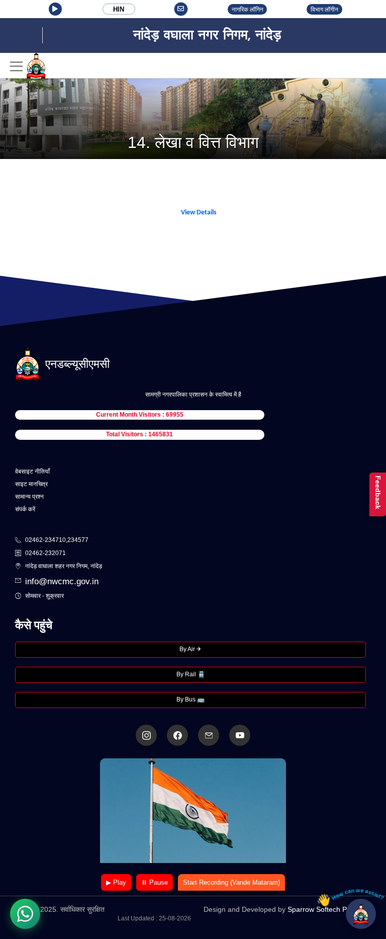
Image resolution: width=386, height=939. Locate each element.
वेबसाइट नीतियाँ (32, 471)
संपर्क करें (25, 509)
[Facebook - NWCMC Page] (177, 735)
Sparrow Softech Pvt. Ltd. (327, 909)
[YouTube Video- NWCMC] (239, 735)
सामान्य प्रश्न (29, 496)
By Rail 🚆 (190, 674)
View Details (199, 212)
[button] (55, 9)
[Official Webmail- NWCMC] (208, 735)
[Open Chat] (361, 914)
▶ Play (116, 882)
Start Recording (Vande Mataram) (231, 882)
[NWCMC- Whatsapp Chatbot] (25, 914)
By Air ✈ (190, 649)
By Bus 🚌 (190, 699)
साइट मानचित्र (31, 484)
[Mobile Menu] (28, 65)
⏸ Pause (154, 882)
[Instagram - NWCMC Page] (146, 735)
